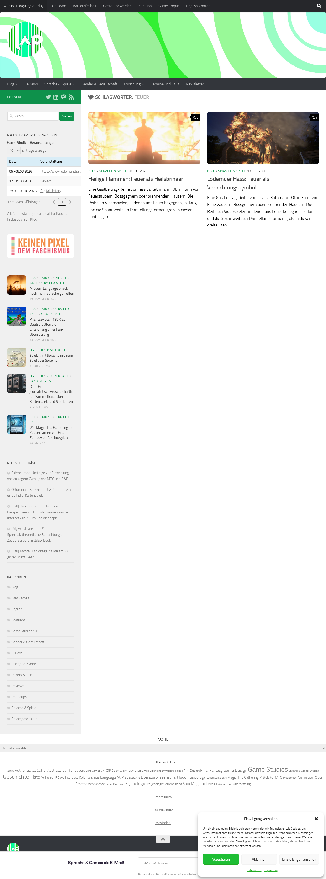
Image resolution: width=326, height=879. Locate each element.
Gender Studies (310, 770)
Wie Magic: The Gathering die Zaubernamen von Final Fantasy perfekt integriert (51, 433)
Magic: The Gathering (243, 777)
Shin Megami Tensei (200, 783)
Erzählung (155, 770)
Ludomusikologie (216, 777)
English (16, 609)
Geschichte (16, 776)
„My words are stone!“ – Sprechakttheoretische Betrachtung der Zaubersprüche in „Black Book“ (36, 535)
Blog (10, 84)
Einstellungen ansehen (299, 859)
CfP (108, 770)
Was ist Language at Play (23, 6)
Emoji (145, 770)
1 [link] (62, 202)
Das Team (58, 6)
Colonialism (120, 770)
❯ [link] (70, 202)
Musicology (290, 777)
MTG (278, 777)
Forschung (132, 84)
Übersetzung (242, 784)
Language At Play (114, 777)
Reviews (31, 84)
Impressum (271, 870)
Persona (118, 784)
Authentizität (25, 770)
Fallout (179, 770)
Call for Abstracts (49, 770)
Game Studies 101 (25, 631)
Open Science (95, 784)
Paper (108, 784)
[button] (316, 818)
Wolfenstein (225, 784)
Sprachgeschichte (54, 314)
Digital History (50, 191)
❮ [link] (54, 202)
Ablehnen (259, 859)
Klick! (33, 219)
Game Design (235, 770)
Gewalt (45, 181)
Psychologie (135, 783)
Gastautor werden (117, 6)
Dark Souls (134, 770)
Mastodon (163, 823)
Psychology (155, 784)
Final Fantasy (211, 770)
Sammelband (172, 784)
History (37, 777)
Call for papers (73, 770)
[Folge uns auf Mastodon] (63, 97)
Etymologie (168, 770)
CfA (103, 770)
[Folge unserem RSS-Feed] (71, 97)
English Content (199, 6)
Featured (45, 278)
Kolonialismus (89, 777)
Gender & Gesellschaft (99, 84)
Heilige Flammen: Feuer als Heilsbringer (135, 179)
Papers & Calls (40, 381)
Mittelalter (266, 777)
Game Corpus (168, 6)
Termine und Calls (165, 84)
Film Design (191, 770)
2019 (10, 770)
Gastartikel (294, 770)
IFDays (59, 777)
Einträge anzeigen (35, 150)
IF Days (16, 653)
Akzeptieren (221, 859)
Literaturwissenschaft (159, 777)
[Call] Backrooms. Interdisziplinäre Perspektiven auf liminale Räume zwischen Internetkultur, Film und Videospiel (39, 512)
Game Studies (268, 769)
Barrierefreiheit (84, 6)
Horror (49, 777)
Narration (305, 777)
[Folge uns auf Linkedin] (56, 97)
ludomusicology (192, 777)
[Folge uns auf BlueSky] (48, 97)
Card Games (20, 598)
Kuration (145, 6)
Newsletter (195, 84)
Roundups (19, 697)
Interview (71, 777)
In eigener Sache (57, 376)
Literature (134, 777)
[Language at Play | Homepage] (25, 39)
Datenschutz (254, 870)
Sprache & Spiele (57, 84)
